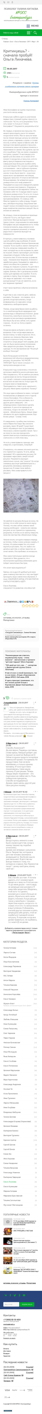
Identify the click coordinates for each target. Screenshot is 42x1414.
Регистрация (18, 932)
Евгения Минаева (10, 1126)
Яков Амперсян (9, 1056)
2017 (28, 41)
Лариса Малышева (11, 1103)
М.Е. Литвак (8, 976)
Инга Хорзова (9, 1158)
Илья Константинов (11, 962)
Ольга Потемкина (10, 1066)
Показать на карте (9, 1338)
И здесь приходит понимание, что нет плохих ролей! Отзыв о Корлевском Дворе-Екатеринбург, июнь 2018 (19, 683)
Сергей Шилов (9, 1144)
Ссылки (30, 1367)
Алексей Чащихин (10, 989)
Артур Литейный (10, 1015)
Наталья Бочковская (11, 1042)
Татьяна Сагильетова (11, 1200)
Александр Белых (10, 1010)
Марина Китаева (10, 1191)
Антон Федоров (9, 957)
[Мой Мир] (28, 601)
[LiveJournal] (30, 601)
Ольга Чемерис (9, 999)
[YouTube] (24, 1295)
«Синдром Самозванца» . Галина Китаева (20, 632)
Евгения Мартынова (11, 1070)
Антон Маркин (9, 980)
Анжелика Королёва (11, 994)
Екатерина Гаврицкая (12, 1177)
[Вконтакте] (5, 1295)
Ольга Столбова (9, 1061)
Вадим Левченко (10, 1075)
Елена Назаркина (10, 1163)
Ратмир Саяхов (9, 1047)
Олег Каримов (9, 1033)
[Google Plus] (32, 601)
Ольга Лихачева (9, 1182)
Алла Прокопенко (10, 1093)
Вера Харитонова (10, 1079)
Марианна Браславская (12, 1196)
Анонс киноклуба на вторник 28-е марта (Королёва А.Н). (20, 637)
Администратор (9, 1140)
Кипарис (7, 1381)
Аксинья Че (8, 1089)
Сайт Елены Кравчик (12, 1375)
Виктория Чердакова (11, 971)
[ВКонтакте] (20, 601)
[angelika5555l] (9, 707)
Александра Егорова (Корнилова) (17, 1121)
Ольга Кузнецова (10, 1186)
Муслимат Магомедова (13, 1205)
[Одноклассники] (25, 601)
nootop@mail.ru (9, 1324)
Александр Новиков (11, 1172)
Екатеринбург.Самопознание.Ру (17, 1369)
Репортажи (8, 620)
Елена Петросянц (10, 1028)
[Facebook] (10, 1295)
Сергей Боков (9, 1149)
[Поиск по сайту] (35, 32)
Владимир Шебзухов (11, 1112)
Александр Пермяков (12, 966)
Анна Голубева (9, 1107)
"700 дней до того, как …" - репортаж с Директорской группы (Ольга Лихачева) (21, 667)
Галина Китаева (9, 948)
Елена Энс (7, 1154)
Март (34, 41)
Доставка (7, 1351)
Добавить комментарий (22, 699)
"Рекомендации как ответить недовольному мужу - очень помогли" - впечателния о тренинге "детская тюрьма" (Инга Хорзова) (20, 658)
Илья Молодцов (10, 1052)
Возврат (6, 1353)
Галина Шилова (9, 1117)
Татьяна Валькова (10, 1168)
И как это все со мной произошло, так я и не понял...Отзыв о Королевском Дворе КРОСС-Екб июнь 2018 (21, 675)
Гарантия (6, 1356)
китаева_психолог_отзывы (16, 617)
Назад (5, 39)
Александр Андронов (12, 1084)
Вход (27, 932)
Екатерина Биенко (10, 1131)
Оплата (6, 1348)
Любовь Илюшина (10, 1019)
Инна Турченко (9, 1098)
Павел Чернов (9, 1038)
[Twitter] (23, 601)
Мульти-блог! (9, 1003)
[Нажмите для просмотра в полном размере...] (21, 495)
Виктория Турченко (11, 1135)
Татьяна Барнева (10, 985)
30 (38, 41)
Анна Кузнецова (9, 1024)
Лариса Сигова (9, 952)
